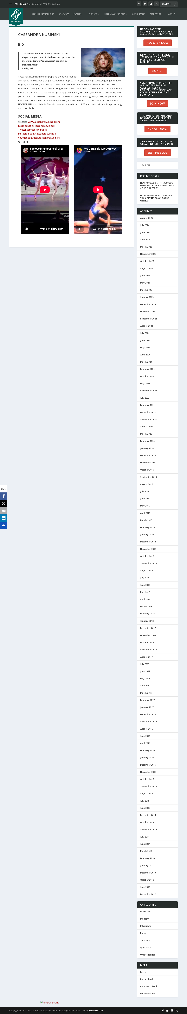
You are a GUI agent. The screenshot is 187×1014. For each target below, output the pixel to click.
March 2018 (146, 606)
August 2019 (146, 484)
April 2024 (145, 354)
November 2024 (148, 311)
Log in (143, 972)
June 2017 (145, 671)
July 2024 (144, 333)
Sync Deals (145, 947)
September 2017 (148, 649)
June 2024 (145, 340)
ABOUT (171, 14)
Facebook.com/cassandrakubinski (36, 125)
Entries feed (146, 979)
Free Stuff (155, 14)
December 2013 (148, 872)
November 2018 (148, 549)
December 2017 (148, 628)
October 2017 (147, 642)
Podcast (144, 933)
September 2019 (148, 477)
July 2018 (144, 577)
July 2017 (144, 664)
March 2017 (146, 692)
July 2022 (144, 397)
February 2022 (147, 405)
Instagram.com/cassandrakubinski (37, 133)
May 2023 (145, 383)
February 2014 (147, 858)
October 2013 (147, 879)
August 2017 (146, 656)
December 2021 (148, 412)
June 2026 (145, 232)
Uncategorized (147, 954)
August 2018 (146, 570)
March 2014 (146, 851)
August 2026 (146, 218)
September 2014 (148, 829)
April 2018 (145, 599)
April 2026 (145, 239)
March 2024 (146, 361)
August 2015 (146, 793)
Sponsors (145, 940)
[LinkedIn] (3, 518)
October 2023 (147, 376)
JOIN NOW (157, 103)
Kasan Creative (96, 1010)
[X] (3, 503)
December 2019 (148, 455)
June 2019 (145, 498)
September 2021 (148, 419)
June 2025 (145, 275)
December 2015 (148, 764)
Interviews (145, 926)
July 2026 (144, 225)
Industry (144, 918)
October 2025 (147, 261)
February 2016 (147, 750)
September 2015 (148, 786)
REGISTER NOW (157, 43)
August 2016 (146, 728)
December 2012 (148, 894)
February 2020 (147, 441)
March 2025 (146, 289)
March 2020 (146, 433)
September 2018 (148, 563)
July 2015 (144, 800)
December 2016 (148, 714)
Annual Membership (43, 14)
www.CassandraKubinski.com (44, 121)
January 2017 (147, 707)
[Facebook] (3, 496)
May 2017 (145, 678)
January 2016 (147, 757)
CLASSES (93, 14)
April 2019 (145, 513)
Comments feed (148, 986)
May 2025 (145, 282)
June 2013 (145, 887)
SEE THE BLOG (158, 153)
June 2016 (145, 736)
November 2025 (148, 254)
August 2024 (146, 325)
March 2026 (146, 246)
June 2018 (145, 585)
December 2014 (148, 815)
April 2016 (145, 743)
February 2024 (147, 369)
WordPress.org (147, 993)
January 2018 (147, 621)
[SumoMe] (3, 525)
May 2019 (145, 505)
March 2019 (146, 520)
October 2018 (147, 556)
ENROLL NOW (157, 129)
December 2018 (148, 541)
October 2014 (147, 822)
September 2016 (148, 721)
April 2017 (145, 685)
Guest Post (145, 911)
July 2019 (144, 491)
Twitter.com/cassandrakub (32, 129)
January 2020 (147, 448)
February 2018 (147, 613)
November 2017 (148, 635)
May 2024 (145, 347)
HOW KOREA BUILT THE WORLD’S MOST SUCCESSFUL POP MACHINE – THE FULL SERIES (157, 185)
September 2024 (148, 318)
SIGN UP (157, 71)
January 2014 (147, 865)
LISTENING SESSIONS (114, 14)
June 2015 (145, 808)
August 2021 (146, 426)
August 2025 (146, 268)
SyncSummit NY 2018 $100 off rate (43, 4)
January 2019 (147, 534)
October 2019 (147, 469)
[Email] (3, 510)
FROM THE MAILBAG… (156, 198)
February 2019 (147, 527)
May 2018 (145, 592)
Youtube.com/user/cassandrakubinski (39, 137)
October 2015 (147, 779)
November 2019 (148, 462)
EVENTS (77, 14)
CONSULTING (138, 14)
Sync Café (63, 14)
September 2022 (148, 390)
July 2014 (144, 836)
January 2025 (147, 297)
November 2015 (148, 772)
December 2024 (148, 304)
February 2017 (147, 700)
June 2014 (145, 843)
